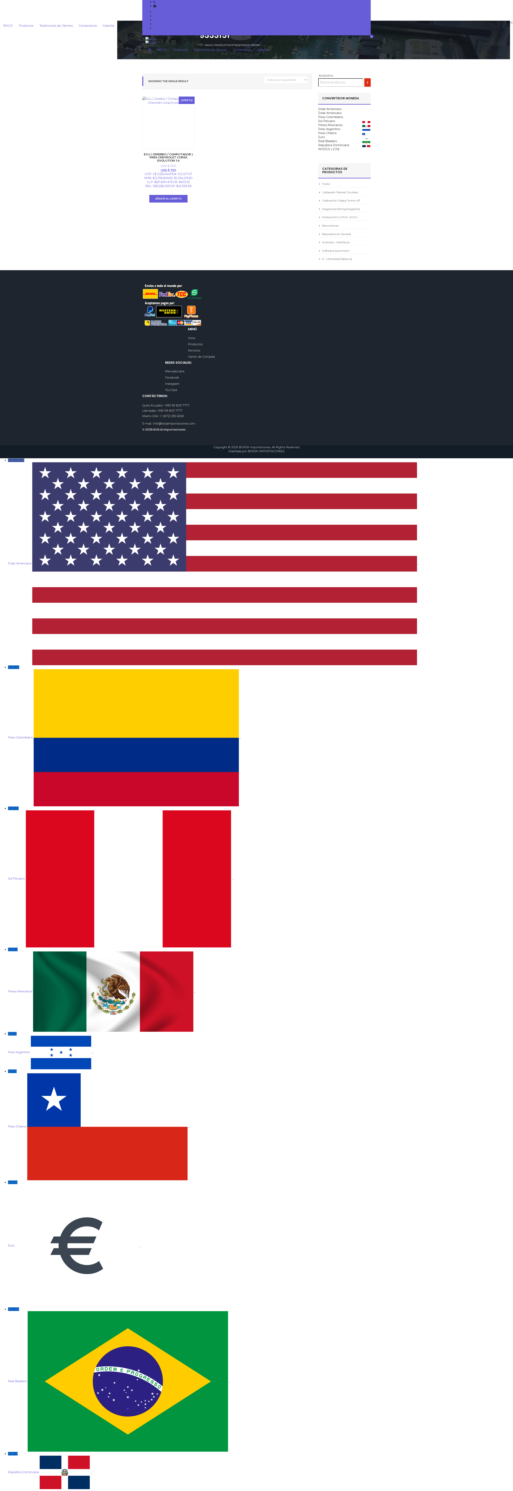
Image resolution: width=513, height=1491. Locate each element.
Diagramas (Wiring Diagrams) (341, 209)
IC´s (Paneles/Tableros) (337, 259)
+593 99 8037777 (168, 2)
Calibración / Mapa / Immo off (341, 200)
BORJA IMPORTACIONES (266, 451)
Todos (326, 183)
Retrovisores (330, 225)
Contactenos (162, 24)
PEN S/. (120, 843)
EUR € (74, 1213)
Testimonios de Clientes (170, 20)
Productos (160, 16)
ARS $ (50, 1043)
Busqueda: (326, 75)
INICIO (158, 12)
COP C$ (124, 702)
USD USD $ (213, 511)
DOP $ (50, 1463)
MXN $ (102, 970)
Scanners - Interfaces (335, 242)
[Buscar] (367, 82)
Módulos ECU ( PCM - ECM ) (339, 217)
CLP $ (99, 1098)
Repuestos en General (336, 234)
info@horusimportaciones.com (178, 6)
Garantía (159, 28)
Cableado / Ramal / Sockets (340, 192)
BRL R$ (119, 1345)
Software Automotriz (335, 250)
